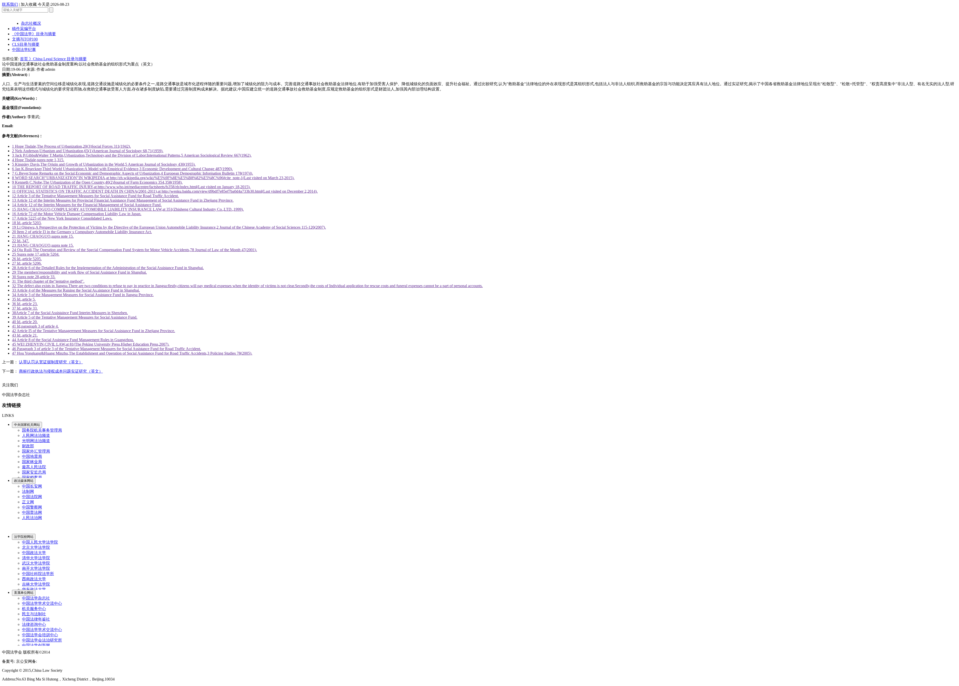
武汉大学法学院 (36, 563)
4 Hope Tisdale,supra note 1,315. (38, 160)
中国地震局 (32, 456)
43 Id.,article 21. (25, 335)
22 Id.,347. (20, 241)
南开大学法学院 (36, 568)
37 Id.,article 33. (25, 308)
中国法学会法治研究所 (42, 640)
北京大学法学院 (36, 547)
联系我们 (10, 4)
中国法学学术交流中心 (42, 603)
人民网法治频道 (36, 435)
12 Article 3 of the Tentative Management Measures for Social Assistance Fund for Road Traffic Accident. (95, 196)
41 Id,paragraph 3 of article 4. (35, 326)
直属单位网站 (23, 593)
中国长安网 (32, 486)
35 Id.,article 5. (24, 299)
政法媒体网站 (23, 481)
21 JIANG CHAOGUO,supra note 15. (43, 236)
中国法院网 (32, 497)
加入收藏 (29, 4)
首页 (24, 59)
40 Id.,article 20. (25, 322)
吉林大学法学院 (36, 584)
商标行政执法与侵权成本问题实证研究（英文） (61, 371)
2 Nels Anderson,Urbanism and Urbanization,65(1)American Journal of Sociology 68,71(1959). (87, 151)
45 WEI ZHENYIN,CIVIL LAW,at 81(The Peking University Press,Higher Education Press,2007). (90, 344)
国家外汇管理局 (36, 451)
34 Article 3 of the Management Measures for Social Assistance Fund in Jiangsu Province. (83, 295)
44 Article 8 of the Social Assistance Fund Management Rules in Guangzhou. (73, 340)
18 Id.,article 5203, (27, 223)
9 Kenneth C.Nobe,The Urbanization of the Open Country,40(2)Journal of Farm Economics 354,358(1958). (97, 182)
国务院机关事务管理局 (42, 430)
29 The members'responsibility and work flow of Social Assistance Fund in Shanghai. (79, 272)
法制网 (28, 491)
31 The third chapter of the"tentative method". (48, 281)
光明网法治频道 (36, 441)
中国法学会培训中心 (40, 635)
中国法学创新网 (36, 645)
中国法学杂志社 (36, 598)
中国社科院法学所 (38, 574)
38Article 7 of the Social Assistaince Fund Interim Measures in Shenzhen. (70, 313)
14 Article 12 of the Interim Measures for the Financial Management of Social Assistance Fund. (87, 205)
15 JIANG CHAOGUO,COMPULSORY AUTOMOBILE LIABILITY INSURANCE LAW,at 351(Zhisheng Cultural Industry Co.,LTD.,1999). (128, 209)
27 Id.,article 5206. (27, 263)
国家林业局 (32, 462)
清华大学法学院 (36, 558)
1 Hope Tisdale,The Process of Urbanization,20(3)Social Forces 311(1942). (71, 146)
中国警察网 (32, 507)
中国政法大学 (34, 553)
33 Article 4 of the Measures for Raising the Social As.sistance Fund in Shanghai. (76, 290)
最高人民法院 (34, 467)
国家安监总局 (34, 472)
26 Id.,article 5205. (27, 259)
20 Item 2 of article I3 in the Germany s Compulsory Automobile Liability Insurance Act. (82, 232)
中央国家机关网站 (27, 425)
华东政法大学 (34, 589)
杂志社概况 (31, 23)
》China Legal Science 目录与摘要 (58, 59)
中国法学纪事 (24, 49)
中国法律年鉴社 (36, 619)
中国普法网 (32, 512)
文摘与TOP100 (25, 39)
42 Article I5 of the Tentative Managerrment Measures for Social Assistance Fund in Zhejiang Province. (93, 331)
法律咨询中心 (34, 624)
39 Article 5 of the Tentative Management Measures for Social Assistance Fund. (74, 317)
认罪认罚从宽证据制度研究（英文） (51, 362)
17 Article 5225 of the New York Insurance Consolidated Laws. (62, 218)
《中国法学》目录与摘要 (34, 34)
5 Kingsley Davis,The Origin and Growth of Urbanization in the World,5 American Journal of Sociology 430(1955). (104, 164)
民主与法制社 (34, 614)
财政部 (28, 446)
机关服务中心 (34, 609)
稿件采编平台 (24, 28)
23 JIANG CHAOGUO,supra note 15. (43, 245)
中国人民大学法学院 (40, 542)
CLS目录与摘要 (25, 44)
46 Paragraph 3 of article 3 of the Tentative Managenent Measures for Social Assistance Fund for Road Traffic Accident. (106, 349)
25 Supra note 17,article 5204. (35, 254)
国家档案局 (32, 477)
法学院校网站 (23, 537)
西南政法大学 (34, 579)
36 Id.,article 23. (25, 304)
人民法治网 (32, 518)
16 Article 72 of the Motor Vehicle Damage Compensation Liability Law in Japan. (76, 214)
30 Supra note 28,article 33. (33, 277)
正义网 (28, 502)
